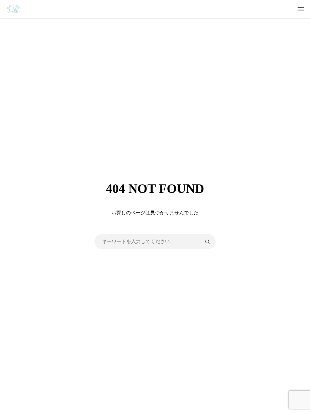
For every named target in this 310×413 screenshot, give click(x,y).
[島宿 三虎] (158, 9)
